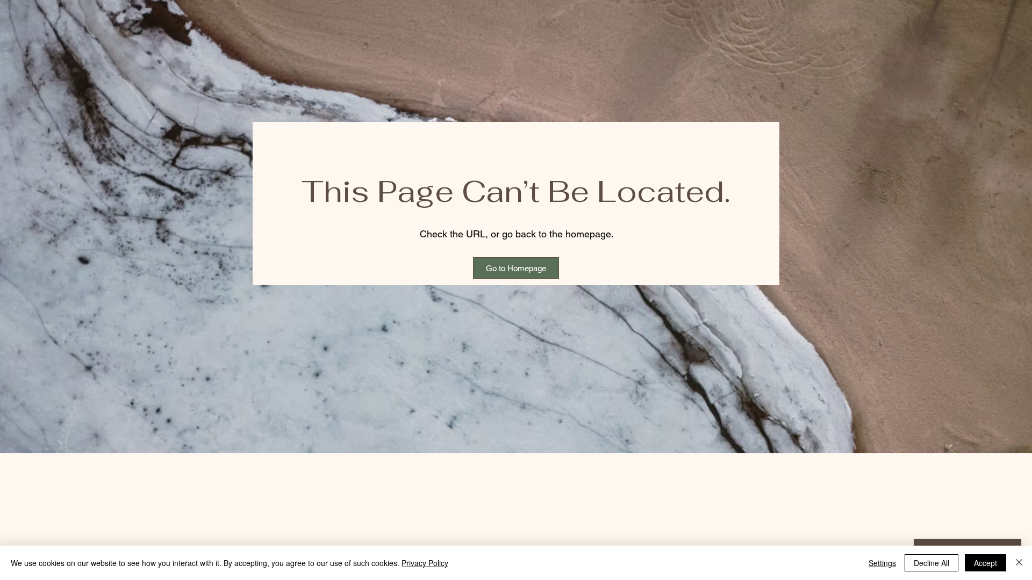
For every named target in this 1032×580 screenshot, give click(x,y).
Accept (985, 562)
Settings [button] (882, 562)
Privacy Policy (425, 562)
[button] (516, 268)
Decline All (931, 562)
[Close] (1019, 562)
